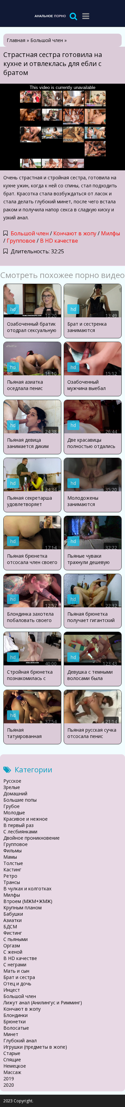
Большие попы (20, 800)
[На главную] (50, 16)
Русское (12, 781)
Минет (10, 1034)
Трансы (11, 882)
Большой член (30, 233)
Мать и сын (16, 971)
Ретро (10, 876)
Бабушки (13, 914)
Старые (11, 1053)
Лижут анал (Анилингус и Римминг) (42, 1002)
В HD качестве (59, 240)
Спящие (12, 1059)
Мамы (10, 857)
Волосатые (16, 1028)
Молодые (14, 812)
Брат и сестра (19, 977)
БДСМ (10, 926)
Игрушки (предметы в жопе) (35, 1047)
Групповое (21, 240)
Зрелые (11, 787)
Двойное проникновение (31, 838)
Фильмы (12, 850)
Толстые (13, 863)
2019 (8, 1078)
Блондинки (15, 1015)
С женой (12, 952)
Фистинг (12, 933)
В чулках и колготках (27, 888)
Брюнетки (14, 1021)
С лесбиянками (20, 831)
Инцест (11, 990)
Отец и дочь (17, 983)
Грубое (11, 806)
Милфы (110, 233)
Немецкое (14, 1066)
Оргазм (11, 945)
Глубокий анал (20, 1040)
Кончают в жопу (74, 233)
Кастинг (12, 869)
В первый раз (18, 825)
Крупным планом (22, 907)
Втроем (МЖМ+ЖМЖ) (27, 901)
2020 (8, 1085)
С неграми (14, 964)
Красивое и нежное (25, 819)
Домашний (15, 793)
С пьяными (15, 939)
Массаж (12, 1072)
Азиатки (12, 920)
